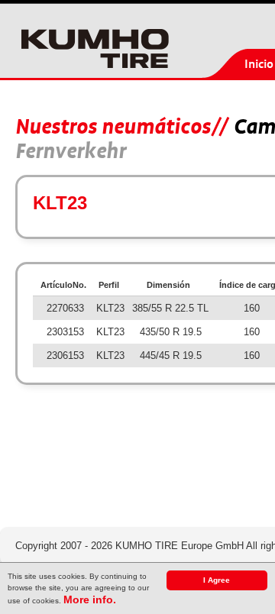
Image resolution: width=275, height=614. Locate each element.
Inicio (258, 64)
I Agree (216, 580)
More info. (89, 599)
